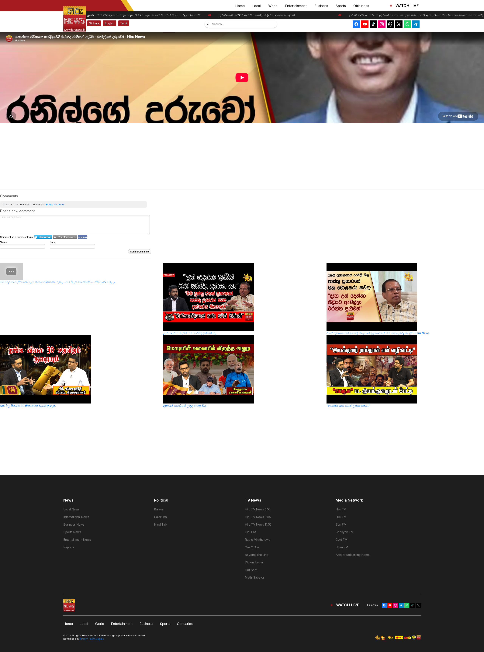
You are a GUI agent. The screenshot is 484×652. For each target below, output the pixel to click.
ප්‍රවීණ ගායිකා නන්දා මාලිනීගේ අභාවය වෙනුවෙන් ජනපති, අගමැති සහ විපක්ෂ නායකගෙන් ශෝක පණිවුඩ (414, 15)
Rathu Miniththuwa (257, 539)
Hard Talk (160, 524)
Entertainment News (77, 539)
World (273, 6)
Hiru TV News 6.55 (258, 509)
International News (76, 517)
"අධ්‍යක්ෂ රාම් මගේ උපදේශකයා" (348, 406)
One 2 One (252, 547)
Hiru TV (341, 509)
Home (240, 6)
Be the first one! (55, 204)
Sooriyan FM (344, 532)
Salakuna (160, 517)
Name (3, 242)
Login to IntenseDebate (43, 237)
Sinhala (94, 23)
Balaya (159, 509)
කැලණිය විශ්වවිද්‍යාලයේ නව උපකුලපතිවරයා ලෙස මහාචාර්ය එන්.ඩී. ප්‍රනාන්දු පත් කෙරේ (139, 15)
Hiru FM (341, 517)
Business (321, 6)
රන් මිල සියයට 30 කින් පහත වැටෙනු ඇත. (28, 406)
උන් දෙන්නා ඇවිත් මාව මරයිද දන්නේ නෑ (189, 333)
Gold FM (341, 539)
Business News (73, 524)
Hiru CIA (250, 532)
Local (256, 6)
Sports (341, 6)
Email (53, 242)
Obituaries (361, 6)
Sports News (72, 532)
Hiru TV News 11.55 (258, 524)
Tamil (123, 23)
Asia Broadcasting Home (353, 555)
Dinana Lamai (254, 562)
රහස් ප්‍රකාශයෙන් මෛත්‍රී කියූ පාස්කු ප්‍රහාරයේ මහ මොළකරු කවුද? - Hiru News (378, 333)
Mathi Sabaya (254, 577)
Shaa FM (342, 547)
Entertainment (296, 6)
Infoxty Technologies (92, 638)
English (109, 23)
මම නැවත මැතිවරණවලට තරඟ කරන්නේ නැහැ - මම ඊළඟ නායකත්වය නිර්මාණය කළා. (57, 282)
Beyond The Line (256, 555)
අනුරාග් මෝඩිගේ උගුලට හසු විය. (185, 406)
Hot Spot (251, 570)
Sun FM (341, 524)
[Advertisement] (242, 159)
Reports (68, 547)
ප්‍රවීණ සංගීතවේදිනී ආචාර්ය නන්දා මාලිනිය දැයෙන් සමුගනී (254, 15)
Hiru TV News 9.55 (258, 517)
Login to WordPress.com (65, 237)
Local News (71, 509)
